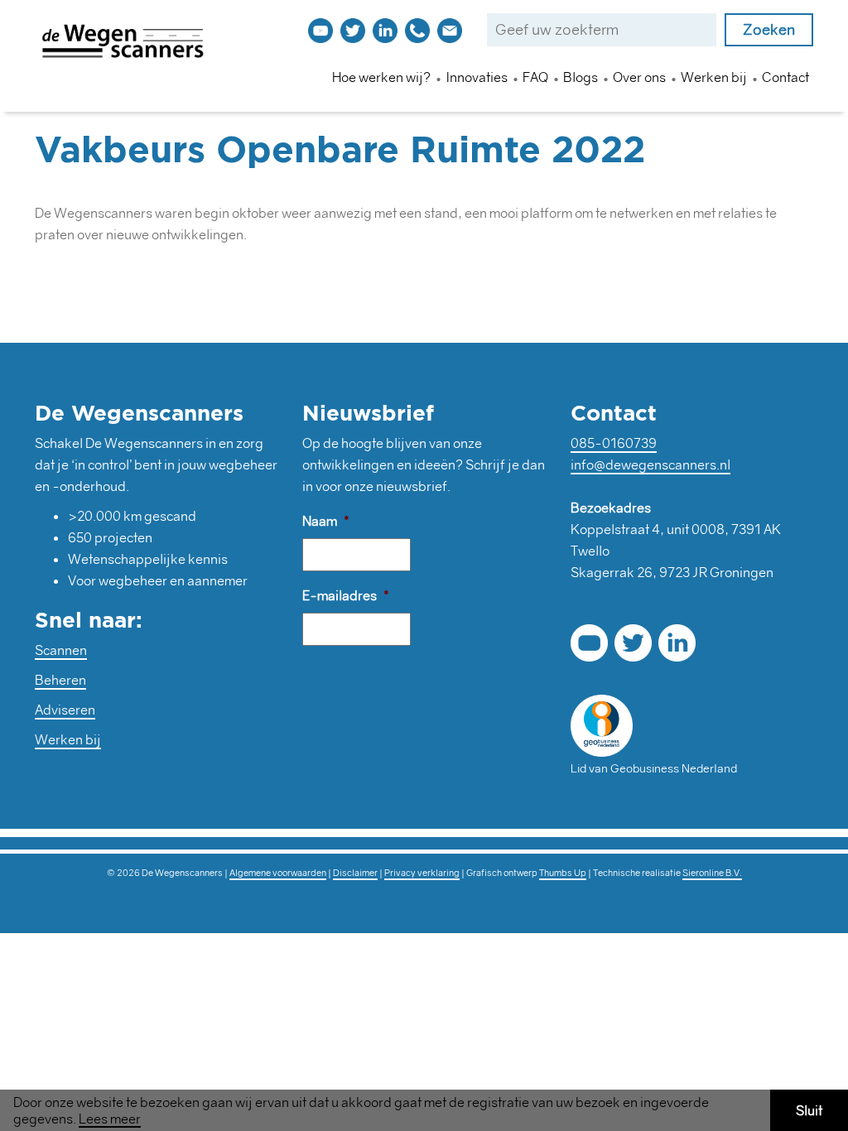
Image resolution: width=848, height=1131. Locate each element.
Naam (325, 521)
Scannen (61, 650)
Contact (785, 77)
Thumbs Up (562, 872)
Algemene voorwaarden (277, 872)
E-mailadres (345, 595)
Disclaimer (355, 872)
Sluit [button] (809, 1110)
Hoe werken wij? (381, 77)
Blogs (580, 77)
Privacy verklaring (422, 872)
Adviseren (65, 709)
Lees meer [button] (110, 1119)
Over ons (639, 77)
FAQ (535, 77)
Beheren (60, 679)
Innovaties (477, 77)
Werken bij (714, 77)
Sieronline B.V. (712, 872)
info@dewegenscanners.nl (650, 464)
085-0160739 (614, 443)
